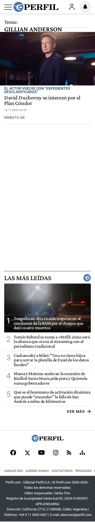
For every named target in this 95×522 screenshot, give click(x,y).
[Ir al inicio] (35, 7)
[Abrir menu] (8, 7)
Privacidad (83, 471)
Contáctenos (62, 471)
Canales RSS (13, 471)
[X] (27, 453)
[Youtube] (41, 453)
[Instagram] (55, 453)
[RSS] (69, 453)
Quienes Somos (37, 471)
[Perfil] (47, 440)
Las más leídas (27, 277)
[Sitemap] (82, 453)
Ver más (76, 411)
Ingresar (71, 7)
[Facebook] (13, 453)
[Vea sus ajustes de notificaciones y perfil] (85, 7)
